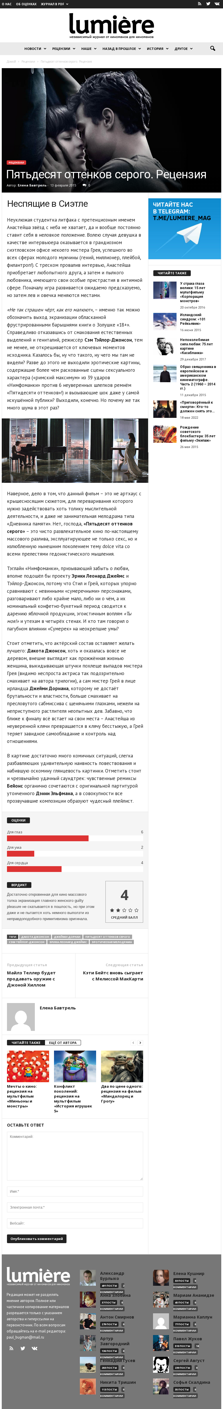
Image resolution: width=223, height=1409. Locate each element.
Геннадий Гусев (117, 1360)
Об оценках (26, 4)
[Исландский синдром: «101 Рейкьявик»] (165, 321)
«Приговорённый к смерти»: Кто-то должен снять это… (197, 406)
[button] (212, 48)
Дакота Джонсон (35, 937)
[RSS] (199, 4)
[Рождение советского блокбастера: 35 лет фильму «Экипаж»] (165, 434)
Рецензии (61, 48)
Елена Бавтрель (32, 185)
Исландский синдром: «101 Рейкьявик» (193, 319)
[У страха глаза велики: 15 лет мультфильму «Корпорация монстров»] (165, 290)
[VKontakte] (216, 4)
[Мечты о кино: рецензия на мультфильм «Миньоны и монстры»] (28, 1066)
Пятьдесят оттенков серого (107, 937)
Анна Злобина (115, 1295)
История (155, 48)
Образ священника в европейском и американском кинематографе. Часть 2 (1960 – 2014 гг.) (198, 378)
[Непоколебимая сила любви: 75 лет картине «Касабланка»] (165, 346)
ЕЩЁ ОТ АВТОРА (63, 1042)
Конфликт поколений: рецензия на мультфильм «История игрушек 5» (73, 1099)
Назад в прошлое (119, 48)
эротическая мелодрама (112, 942)
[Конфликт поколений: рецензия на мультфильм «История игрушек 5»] (75, 1066)
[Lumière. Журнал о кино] (111, 25)
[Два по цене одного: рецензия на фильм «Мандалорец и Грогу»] (122, 1066)
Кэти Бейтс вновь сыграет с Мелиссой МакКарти (113, 976)
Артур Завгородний (115, 1341)
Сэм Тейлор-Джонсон (26, 942)
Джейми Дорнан (67, 937)
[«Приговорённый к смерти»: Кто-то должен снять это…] (165, 409)
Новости (32, 48)
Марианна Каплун (192, 1317)
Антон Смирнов (117, 1317)
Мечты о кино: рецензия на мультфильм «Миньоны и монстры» (22, 1096)
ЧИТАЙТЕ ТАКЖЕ (26, 1042)
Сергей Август (189, 1360)
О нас (7, 4)
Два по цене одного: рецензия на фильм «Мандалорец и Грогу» (122, 1094)
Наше (86, 48)
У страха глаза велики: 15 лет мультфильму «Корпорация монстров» (192, 292)
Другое (181, 48)
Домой (11, 61)
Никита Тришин (118, 1382)
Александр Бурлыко (112, 1276)
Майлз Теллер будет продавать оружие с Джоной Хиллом (31, 979)
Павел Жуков (187, 1338)
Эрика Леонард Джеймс (68, 942)
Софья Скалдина (191, 1382)
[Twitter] (208, 4)
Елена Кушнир (188, 1273)
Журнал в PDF (52, 4)
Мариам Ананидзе (193, 1295)
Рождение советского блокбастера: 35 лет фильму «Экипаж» (197, 434)
